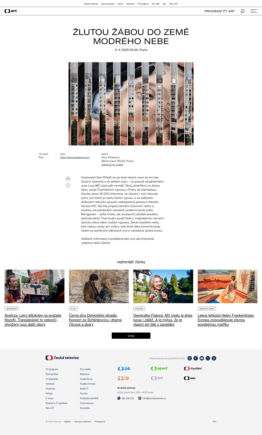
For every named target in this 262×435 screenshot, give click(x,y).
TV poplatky (52, 378)
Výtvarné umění (206, 308)
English (67, 421)
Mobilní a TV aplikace (56, 403)
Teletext (50, 383)
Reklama (84, 374)
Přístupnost (100, 421)
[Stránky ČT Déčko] (123, 379)
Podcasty (50, 388)
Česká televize (91, 3)
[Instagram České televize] (189, 359)
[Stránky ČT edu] (200, 378)
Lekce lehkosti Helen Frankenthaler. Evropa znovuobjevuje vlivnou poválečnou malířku (226, 319)
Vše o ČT (173, 3)
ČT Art (73, 308)
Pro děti (156, 3)
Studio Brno (86, 378)
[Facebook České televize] (195, 359)
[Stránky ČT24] (124, 369)
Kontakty (85, 407)
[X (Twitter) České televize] (207, 359)
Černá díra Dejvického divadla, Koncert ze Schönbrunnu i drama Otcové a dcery (95, 319)
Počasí (49, 393)
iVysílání (130, 3)
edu (164, 3)
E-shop (49, 398)
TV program (143, 3)
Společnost (11, 308)
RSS (214, 421)
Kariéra (84, 393)
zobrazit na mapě (112, 164)
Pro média (85, 369)
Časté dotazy (87, 403)
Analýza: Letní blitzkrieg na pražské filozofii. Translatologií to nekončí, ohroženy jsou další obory (33, 319)
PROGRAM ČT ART (220, 11)
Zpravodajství (108, 3)
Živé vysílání (52, 374)
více (131, 336)
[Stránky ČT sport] (159, 369)
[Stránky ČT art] (157, 379)
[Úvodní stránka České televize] (62, 359)
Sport (120, 3)
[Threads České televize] (214, 359)
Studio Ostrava (87, 383)
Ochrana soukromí (82, 421)
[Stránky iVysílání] (200, 368)
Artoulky (139, 308)
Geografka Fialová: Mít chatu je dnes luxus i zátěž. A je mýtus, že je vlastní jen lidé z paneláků (162, 319)
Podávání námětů (89, 398)
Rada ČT (84, 388)
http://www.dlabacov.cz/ (75, 157)
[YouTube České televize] (201, 359)
